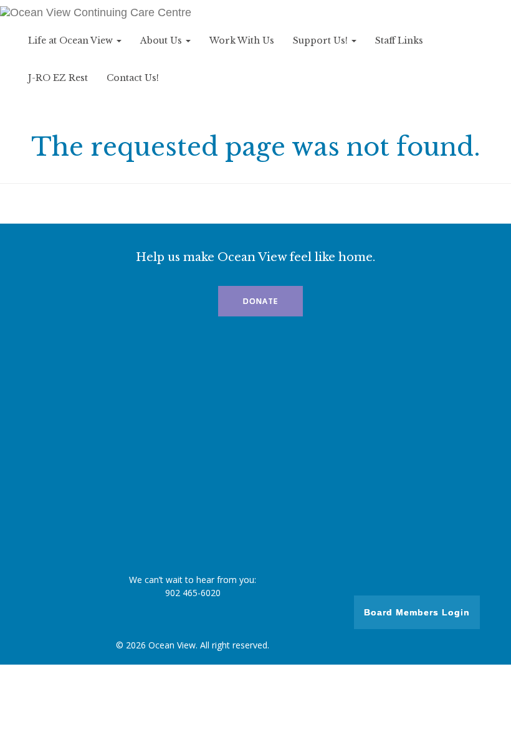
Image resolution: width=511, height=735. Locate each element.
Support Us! (321, 40)
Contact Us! (133, 77)
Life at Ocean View (71, 40)
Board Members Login (417, 612)
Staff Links (399, 40)
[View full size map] (255, 448)
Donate (260, 301)
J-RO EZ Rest (58, 77)
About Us (162, 40)
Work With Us (241, 40)
